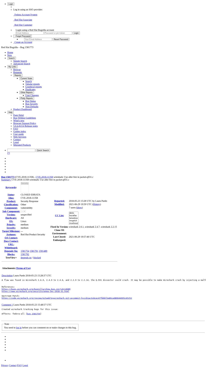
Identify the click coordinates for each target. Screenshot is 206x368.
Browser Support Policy (24, 123)
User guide (18, 134)
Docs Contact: (11, 241)
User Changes (32, 95)
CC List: (59, 215)
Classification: (11, 204)
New (9, 55)
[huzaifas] (73, 215)
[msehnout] (73, 223)
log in (19, 327)
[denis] (73, 213)
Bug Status (30, 101)
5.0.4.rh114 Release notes (25, 126)
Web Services (19, 137)
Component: (11, 208)
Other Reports (27, 92)
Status (11, 194)
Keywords (11, 187)
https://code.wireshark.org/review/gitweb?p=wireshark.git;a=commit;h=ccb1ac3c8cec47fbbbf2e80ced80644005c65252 (67, 298)
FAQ (15, 128)
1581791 (34, 251)
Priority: (11, 224)
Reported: (59, 201)
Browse (17, 69)
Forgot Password (22, 36)
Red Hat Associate (22, 20)
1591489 (43, 251)
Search (11, 58)
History (96, 204)
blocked (37, 257)
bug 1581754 (33, 314)
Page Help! (18, 115)
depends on (26, 257)
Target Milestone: (11, 231)
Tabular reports (32, 84)
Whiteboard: (11, 247)
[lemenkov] (73, 218)
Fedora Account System (25, 14)
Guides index (19, 131)
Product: (11, 201)
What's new (18, 120)
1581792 (25, 254)
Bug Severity (31, 104)
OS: (11, 221)
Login (10, 4)
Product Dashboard (22, 109)
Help (10, 112)
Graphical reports (33, 86)
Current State (26, 78)
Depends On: (11, 251)
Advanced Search (21, 63)
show (79, 207)
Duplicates (30, 89)
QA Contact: (11, 238)
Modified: (59, 204)
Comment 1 (7, 304)
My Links (12, 67)
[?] (8, 153)
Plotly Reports (27, 98)
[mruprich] (73, 221)
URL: (11, 244)
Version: (11, 214)
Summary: (6, 179)
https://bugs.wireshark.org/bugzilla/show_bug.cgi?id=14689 (36, 289)
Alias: (11, 198)
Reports (17, 75)
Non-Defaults (31, 106)
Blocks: (11, 254)
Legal (16, 142)
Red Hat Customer (22, 25)
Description (7, 275)
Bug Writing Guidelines (24, 118)
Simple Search (20, 61)
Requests (17, 72)
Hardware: (11, 218)
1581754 (25, 251)
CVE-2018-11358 (44, 177)
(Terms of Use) (23, 268)
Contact (17, 139)
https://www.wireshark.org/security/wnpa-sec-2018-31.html (35, 291)
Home (10, 52)
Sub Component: (11, 211)
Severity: (11, 228)
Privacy (4, 365)
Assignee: (11, 234)
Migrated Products (22, 145)
